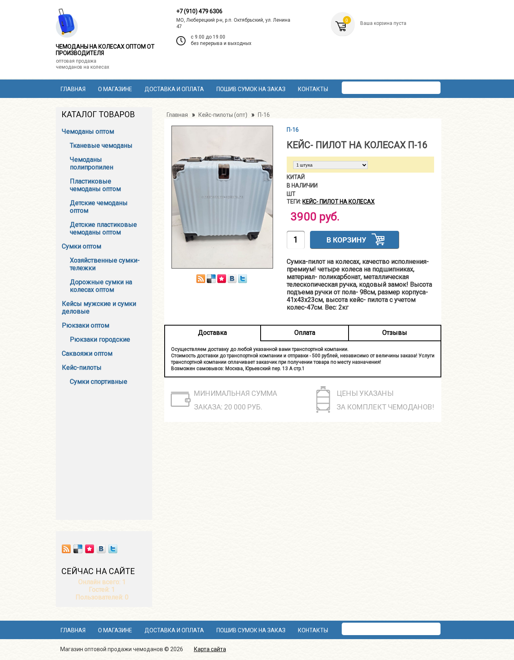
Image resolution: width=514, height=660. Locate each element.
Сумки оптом (81, 246)
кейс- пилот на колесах (338, 201)
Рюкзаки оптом (85, 325)
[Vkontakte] (101, 548)
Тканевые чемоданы (101, 145)
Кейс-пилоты (82, 367)
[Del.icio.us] (77, 548)
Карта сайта (210, 649)
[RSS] (66, 548)
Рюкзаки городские (100, 339)
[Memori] (89, 548)
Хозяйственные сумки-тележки (105, 264)
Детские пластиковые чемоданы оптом (103, 228)
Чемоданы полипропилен (91, 163)
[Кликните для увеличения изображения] (222, 197)
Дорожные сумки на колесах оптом (101, 285)
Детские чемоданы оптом (99, 206)
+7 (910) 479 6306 (199, 11)
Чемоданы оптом (88, 131)
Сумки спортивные (98, 381)
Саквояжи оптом (87, 353)
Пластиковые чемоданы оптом (95, 185)
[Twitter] (112, 548)
